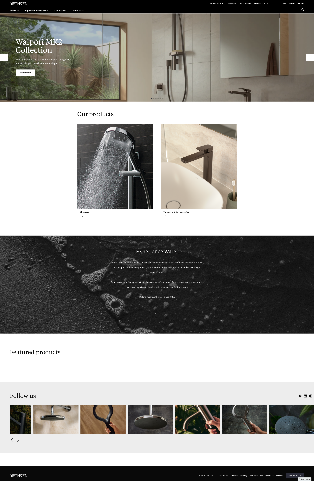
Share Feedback (305, 479)
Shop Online (19, 438)
